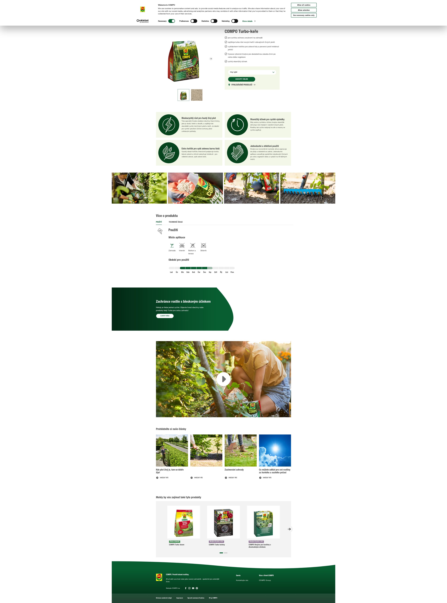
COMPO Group (265, 580)
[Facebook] (186, 588)
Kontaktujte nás (242, 580)
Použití (159, 222)
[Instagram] (189, 588)
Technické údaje (176, 222)
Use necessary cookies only (303, 15)
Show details (247, 21)
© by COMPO (213, 598)
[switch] (194, 21)
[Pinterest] (197, 588)
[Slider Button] (211, 58)
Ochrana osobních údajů (164, 598)
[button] (333, 188)
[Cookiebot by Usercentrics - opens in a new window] (142, 21)
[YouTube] (193, 588)
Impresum (179, 598)
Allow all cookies (303, 5)
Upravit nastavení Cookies (196, 598)
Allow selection (304, 10)
